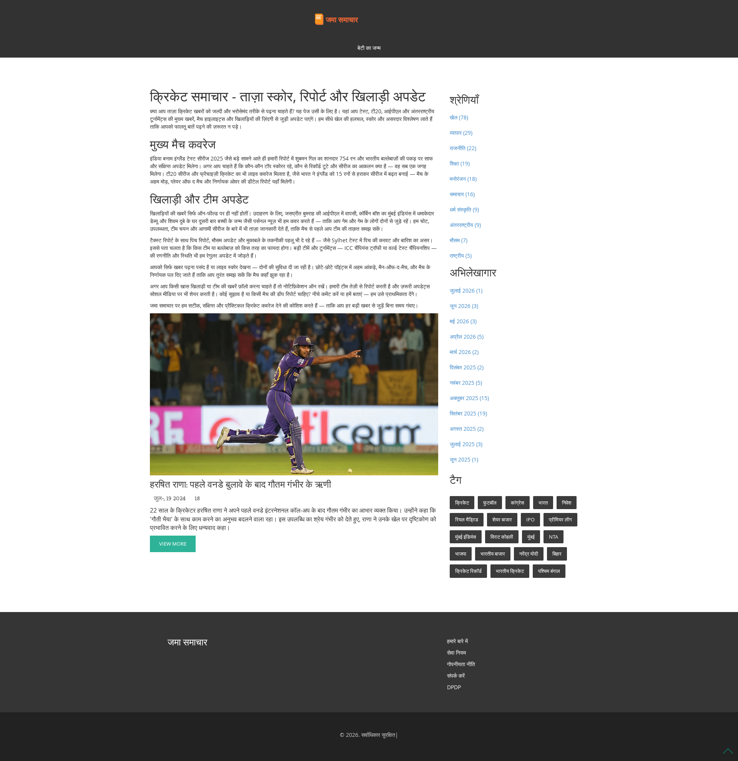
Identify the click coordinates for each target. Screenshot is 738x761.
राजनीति (463, 148)
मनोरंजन (463, 178)
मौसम (458, 240)
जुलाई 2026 (466, 290)
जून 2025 (464, 459)
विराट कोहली (501, 536)
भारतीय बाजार (492, 553)
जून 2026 (464, 305)
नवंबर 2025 (466, 382)
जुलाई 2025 (466, 444)
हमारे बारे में (457, 641)
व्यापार (461, 132)
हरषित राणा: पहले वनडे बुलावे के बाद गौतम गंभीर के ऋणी (240, 484)
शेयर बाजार (502, 519)
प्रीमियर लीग (560, 519)
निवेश (566, 502)
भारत (543, 502)
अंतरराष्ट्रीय (465, 224)
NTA (553, 536)
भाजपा (460, 553)
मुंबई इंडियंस (465, 536)
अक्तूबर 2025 (469, 398)
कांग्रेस (517, 502)
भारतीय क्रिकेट (510, 570)
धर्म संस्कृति (464, 209)
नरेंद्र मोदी (528, 553)
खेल (459, 117)
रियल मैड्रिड (466, 519)
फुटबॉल (490, 502)
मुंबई (531, 536)
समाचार (462, 194)
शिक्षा (460, 163)
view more (172, 543)
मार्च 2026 (464, 352)
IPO (530, 519)
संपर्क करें (456, 675)
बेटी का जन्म (369, 47)
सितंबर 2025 (468, 413)
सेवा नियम (456, 652)
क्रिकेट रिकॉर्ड (468, 570)
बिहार (557, 553)
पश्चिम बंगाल (549, 570)
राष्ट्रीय (461, 255)
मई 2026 (463, 321)
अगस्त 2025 (467, 428)
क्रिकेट (462, 502)
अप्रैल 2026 (467, 336)
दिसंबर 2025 (467, 367)
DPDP (454, 687)
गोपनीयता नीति (461, 664)
